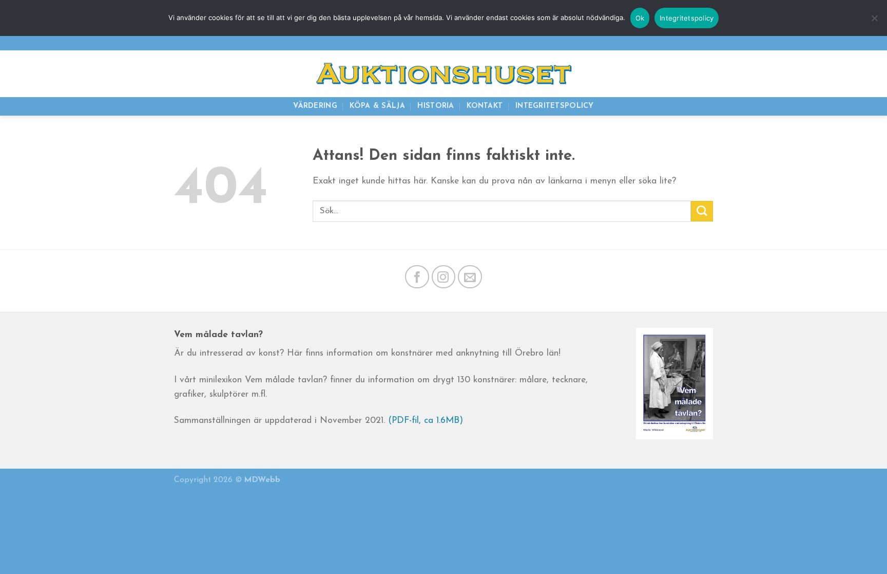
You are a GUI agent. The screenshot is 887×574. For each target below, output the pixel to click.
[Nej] (874, 23)
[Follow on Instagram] (444, 276)
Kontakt (485, 106)
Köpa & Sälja (377, 106)
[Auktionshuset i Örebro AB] (443, 73)
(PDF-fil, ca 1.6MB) (425, 420)
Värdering (315, 106)
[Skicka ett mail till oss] (704, 41)
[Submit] (702, 211)
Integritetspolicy (554, 106)
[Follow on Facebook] (417, 276)
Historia (435, 106)
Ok (640, 18)
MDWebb (262, 480)
